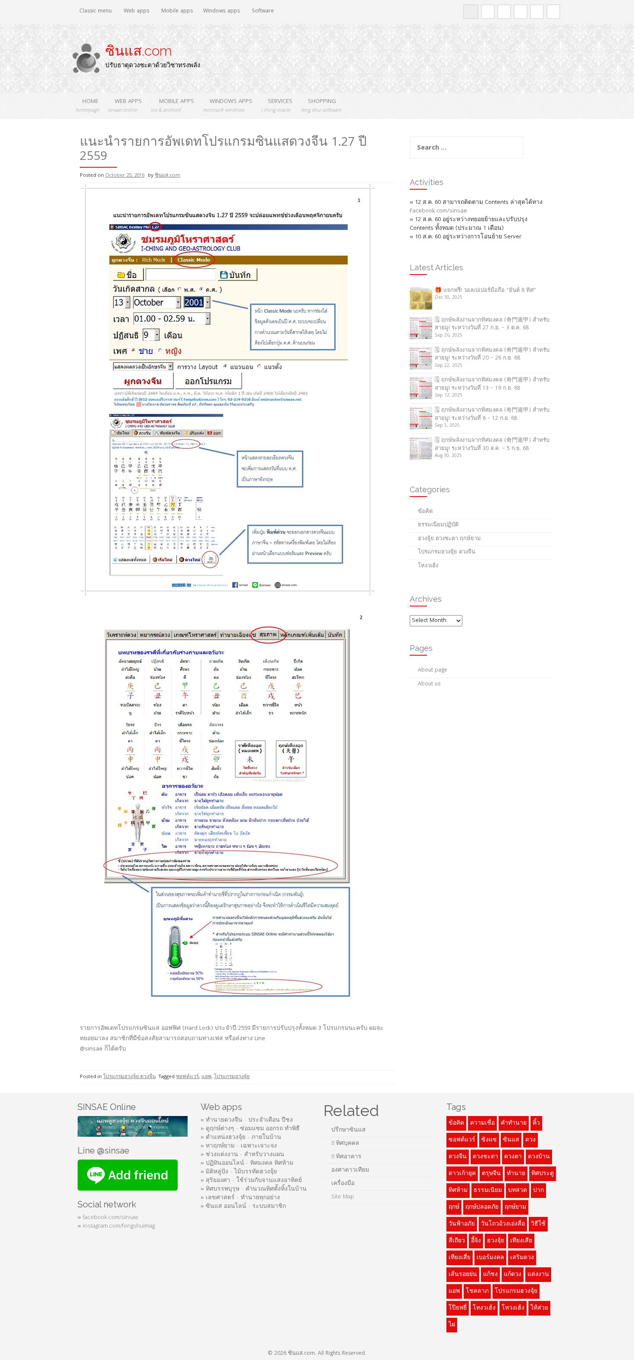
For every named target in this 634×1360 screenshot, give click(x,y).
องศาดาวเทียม (350, 1170)
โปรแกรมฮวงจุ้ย (232, 1077)
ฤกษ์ (454, 1207)
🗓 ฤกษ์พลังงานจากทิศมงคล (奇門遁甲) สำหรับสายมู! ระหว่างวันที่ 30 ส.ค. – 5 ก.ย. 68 (492, 444)
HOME (87, 106)
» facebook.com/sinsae (108, 1217)
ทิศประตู (542, 1174)
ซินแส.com (138, 51)
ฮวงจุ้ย (495, 1241)
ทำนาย (516, 1174)
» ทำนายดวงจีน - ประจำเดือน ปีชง (247, 1120)
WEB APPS (125, 106)
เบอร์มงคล (490, 1258)
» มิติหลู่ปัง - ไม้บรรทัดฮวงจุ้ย (239, 1172)
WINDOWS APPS (227, 106)
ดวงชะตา (485, 1157)
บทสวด (517, 1190)
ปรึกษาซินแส (348, 1130)
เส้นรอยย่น (463, 1274)
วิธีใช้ (538, 1224)
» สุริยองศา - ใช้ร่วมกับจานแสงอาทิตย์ (251, 1180)
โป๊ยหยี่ (458, 1308)
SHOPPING (321, 106)
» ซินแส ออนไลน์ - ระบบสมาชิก (243, 1206)
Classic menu (95, 11)
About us (429, 684)
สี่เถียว (457, 1241)
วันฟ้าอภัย (462, 1224)
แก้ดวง (512, 1274)
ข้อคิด (425, 511)
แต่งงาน (538, 1274)
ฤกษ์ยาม (515, 1207)
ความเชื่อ (482, 1123)
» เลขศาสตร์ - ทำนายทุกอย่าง (240, 1198)
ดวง (530, 1140)
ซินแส (511, 1140)
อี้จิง (476, 1241)
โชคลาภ (477, 1291)
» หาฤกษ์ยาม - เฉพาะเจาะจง (239, 1146)
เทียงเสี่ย (460, 1258)
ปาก (538, 1190)
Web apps (135, 11)
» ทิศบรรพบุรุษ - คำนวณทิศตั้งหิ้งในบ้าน (254, 1189)
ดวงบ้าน (539, 1157)
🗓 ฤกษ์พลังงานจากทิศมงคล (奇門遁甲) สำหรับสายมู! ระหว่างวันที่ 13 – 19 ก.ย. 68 (492, 384)
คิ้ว (536, 1123)
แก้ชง (490, 1274)
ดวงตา (513, 1157)
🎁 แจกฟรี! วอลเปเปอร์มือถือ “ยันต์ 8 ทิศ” (485, 290)
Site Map (343, 1197)
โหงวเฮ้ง (428, 566)
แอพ (206, 1077)
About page (432, 670)
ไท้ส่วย (539, 1308)
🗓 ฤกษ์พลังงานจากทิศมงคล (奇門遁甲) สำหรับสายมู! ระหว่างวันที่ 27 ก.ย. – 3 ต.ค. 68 (492, 324)
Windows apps (221, 11)
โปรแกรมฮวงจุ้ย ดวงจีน (129, 1077)
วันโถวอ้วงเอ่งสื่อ (503, 1224)
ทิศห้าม (458, 1190)
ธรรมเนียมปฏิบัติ (438, 525)
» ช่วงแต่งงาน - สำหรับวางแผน (242, 1155)
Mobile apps (176, 11)
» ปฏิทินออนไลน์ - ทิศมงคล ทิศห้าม (247, 1163)
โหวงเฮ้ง (513, 1308)
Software (262, 11)
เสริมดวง (522, 1258)
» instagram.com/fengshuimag (116, 1226)
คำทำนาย (514, 1123)
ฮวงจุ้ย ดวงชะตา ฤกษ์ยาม (449, 539)
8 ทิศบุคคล (345, 1143)
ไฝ (452, 1325)
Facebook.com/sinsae (438, 211)
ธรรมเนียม (488, 1190)
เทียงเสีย (521, 1241)
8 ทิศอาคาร (346, 1157)
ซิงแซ (489, 1140)
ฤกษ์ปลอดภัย (482, 1207)
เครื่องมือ (343, 1183)
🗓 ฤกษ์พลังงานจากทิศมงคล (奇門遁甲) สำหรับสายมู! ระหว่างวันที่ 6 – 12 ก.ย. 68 (492, 414)
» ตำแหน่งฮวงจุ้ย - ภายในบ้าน (241, 1137)
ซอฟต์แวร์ (187, 1077)
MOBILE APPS (172, 106)
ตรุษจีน (491, 1174)
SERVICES (276, 106)
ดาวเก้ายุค (462, 1174)
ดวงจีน (458, 1157)
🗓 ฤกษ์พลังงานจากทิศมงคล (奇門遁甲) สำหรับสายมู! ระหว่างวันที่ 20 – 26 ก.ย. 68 (492, 354)
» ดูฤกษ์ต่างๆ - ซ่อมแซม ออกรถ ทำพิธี (250, 1129)
